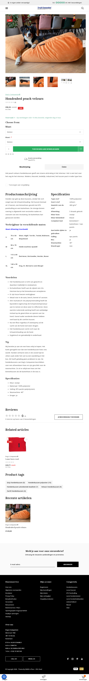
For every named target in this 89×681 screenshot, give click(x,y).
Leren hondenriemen (73, 596)
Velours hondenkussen (51, 487)
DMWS (27, 669)
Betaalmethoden (10, 599)
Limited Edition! (71, 602)
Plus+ (33, 669)
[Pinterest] (77, 659)
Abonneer (67, 564)
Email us (31, 659)
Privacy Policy (9, 596)
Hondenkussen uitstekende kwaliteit (22, 487)
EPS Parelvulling (71, 593)
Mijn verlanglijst (45, 596)
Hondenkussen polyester (39, 482)
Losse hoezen (71, 590)
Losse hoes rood (12, 459)
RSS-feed (39, 669)
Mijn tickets (44, 593)
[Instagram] (72, 659)
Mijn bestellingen (46, 590)
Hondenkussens (71, 587)
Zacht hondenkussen (16, 491)
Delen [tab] (64, 167)
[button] (7, 8)
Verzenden (9, 602)
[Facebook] (67, 659)
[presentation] (84, 43)
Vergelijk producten (46, 599)
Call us (14, 659)
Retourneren (9, 605)
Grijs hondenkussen (16, 482)
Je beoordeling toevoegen (68, 417)
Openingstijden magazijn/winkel (16, 611)
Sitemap (8, 617)
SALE (68, 608)
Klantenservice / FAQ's (12, 608)
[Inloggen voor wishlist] (81, 149)
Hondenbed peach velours (15, 527)
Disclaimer (8, 593)
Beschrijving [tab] (25, 167)
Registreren (44, 587)
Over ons (8, 587)
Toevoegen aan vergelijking (19, 185)
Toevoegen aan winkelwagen (45, 149)
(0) (15, 102)
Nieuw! (68, 605)
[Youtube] (82, 659)
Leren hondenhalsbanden (75, 599)
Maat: (8, 137)
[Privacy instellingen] (4, 676)
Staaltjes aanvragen (12, 614)
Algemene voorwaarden (13, 590)
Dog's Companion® (12, 94)
